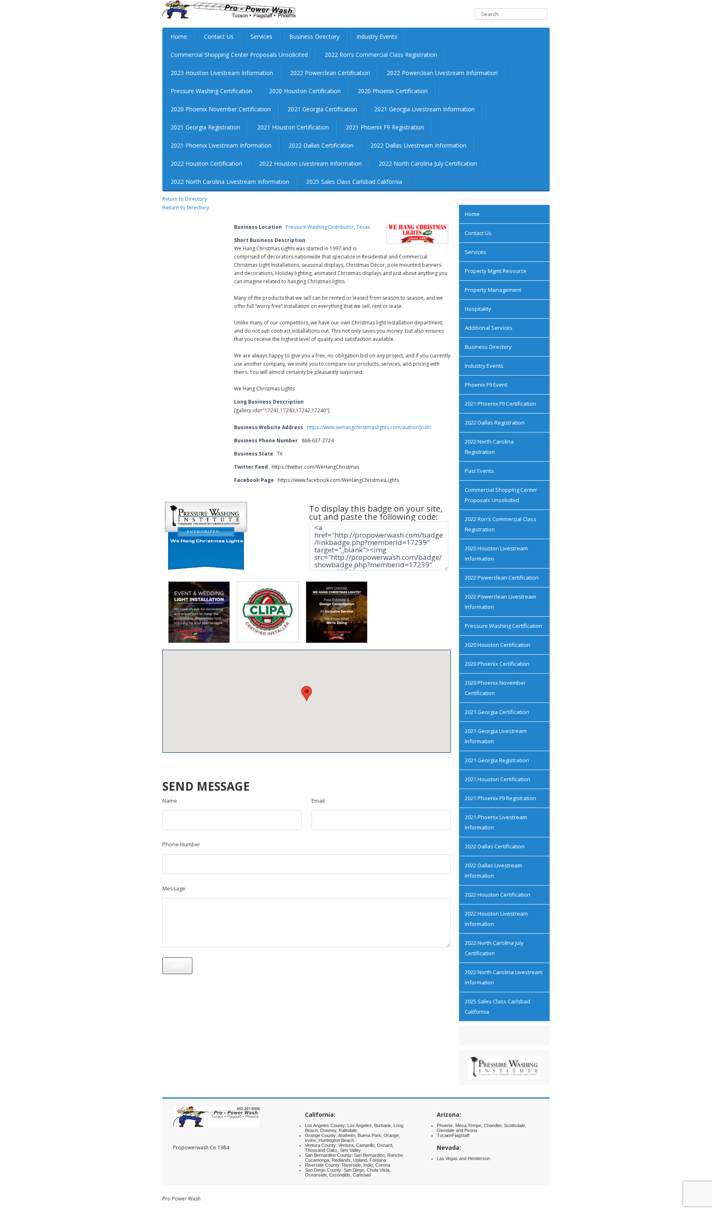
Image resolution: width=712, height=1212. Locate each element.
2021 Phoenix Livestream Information (221, 145)
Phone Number (181, 844)
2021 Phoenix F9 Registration (385, 127)
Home (179, 36)
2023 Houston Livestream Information (222, 73)
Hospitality (478, 308)
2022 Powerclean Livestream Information (442, 73)
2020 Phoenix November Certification (221, 109)
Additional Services (489, 327)
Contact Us (219, 36)
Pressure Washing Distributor (320, 226)
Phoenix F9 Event (486, 384)
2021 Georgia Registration (205, 127)
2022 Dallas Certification (321, 145)
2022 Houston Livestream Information (310, 163)
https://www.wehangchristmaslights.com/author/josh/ (369, 427)
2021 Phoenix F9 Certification (500, 403)
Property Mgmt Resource (496, 271)
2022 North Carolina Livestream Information (230, 182)
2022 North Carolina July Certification (428, 163)
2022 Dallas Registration (495, 422)
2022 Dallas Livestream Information (418, 145)
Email (318, 800)
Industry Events (376, 36)
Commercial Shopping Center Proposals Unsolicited (239, 55)
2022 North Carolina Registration (489, 447)
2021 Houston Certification (293, 127)
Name (169, 800)
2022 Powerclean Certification (330, 73)
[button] (306, 693)
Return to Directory (184, 198)
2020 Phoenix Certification (393, 91)
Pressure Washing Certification (211, 91)
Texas (363, 226)
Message (173, 888)
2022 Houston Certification (206, 163)
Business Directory (314, 36)
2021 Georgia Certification (322, 109)
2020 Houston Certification (305, 91)
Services (261, 36)
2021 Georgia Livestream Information (424, 109)
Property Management (493, 290)
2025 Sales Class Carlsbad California (354, 182)
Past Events (479, 470)
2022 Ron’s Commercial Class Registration (381, 55)
